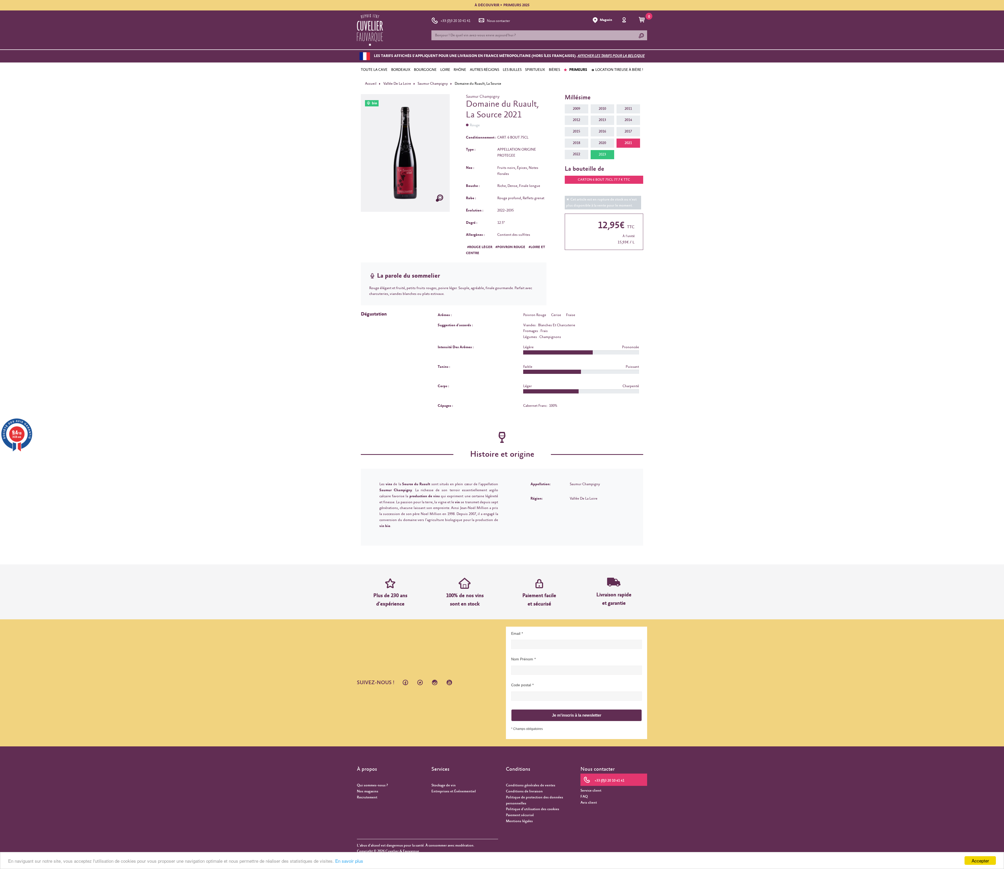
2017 (628, 131)
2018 (576, 143)
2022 (576, 154)
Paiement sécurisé (520, 815)
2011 (628, 109)
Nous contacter (498, 21)
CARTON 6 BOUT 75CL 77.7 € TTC (604, 180)
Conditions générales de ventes (530, 785)
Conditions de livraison (524, 791)
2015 (576, 131)
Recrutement (367, 797)
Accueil (370, 84)
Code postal (521, 685)
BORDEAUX (400, 70)
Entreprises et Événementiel (453, 791)
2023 (602, 154)
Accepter (980, 860)
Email (515, 633)
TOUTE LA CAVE (374, 70)
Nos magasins (367, 791)
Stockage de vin (443, 785)
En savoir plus (349, 860)
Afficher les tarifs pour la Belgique (611, 56)
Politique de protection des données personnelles (534, 800)
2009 (576, 109)
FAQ (584, 796)
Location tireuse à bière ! (619, 70)
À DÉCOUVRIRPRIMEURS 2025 (502, 5)
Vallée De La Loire (397, 84)
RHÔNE (460, 70)
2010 (602, 109)
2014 (628, 120)
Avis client (588, 803)
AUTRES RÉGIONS (484, 70)
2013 (602, 120)
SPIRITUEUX (535, 70)
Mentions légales (519, 821)
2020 (602, 143)
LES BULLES (512, 70)
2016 (602, 131)
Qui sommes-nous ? (372, 785)
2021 (628, 143)
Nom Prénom (522, 659)
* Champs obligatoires (527, 729)
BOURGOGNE (425, 70)
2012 (576, 120)
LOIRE (445, 70)
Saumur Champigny (433, 84)
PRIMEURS (577, 70)
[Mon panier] (642, 20)
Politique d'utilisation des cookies (532, 809)
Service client (590, 790)
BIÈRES (554, 70)
